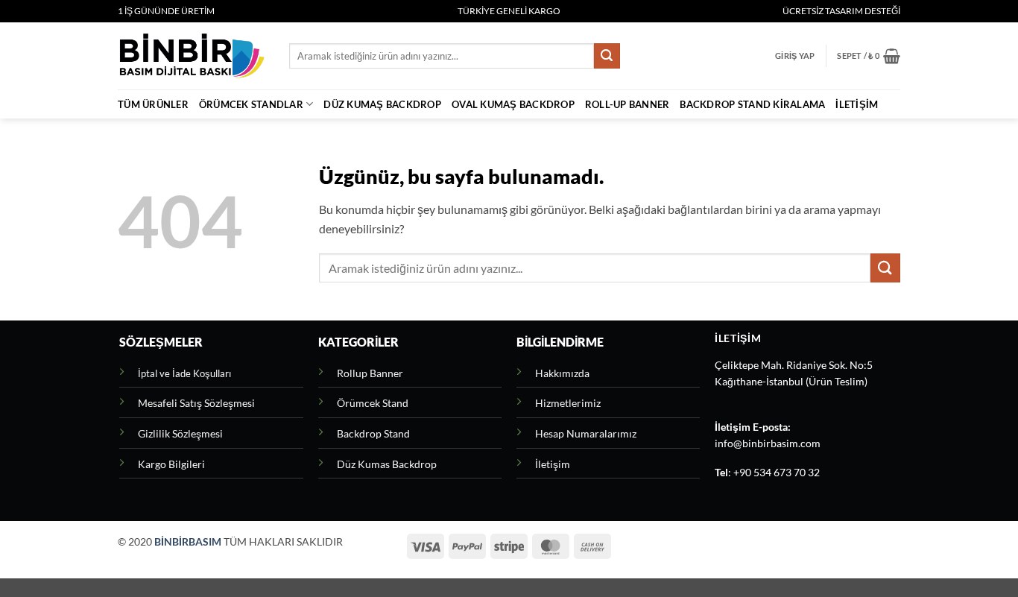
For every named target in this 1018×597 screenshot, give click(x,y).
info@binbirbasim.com (768, 443)
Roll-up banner (627, 104)
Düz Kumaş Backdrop (382, 104)
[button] (795, 55)
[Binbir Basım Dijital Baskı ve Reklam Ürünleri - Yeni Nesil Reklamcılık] (192, 56)
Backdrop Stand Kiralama (752, 104)
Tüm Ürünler (153, 104)
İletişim (856, 104)
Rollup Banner (370, 373)
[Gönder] (606, 56)
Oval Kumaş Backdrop (513, 104)
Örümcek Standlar (251, 104)
